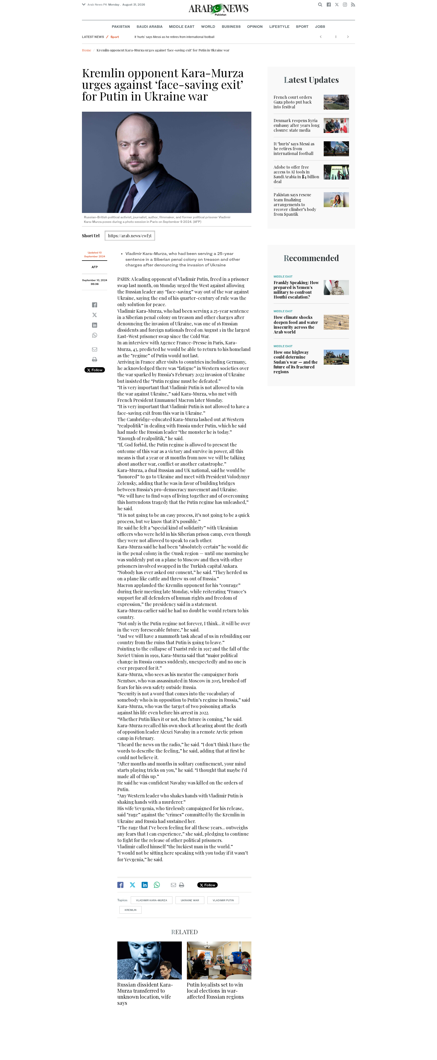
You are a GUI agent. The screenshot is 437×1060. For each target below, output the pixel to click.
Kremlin (130, 909)
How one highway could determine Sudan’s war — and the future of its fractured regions (296, 361)
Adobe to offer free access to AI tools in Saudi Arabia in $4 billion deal (296, 174)
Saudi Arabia (150, 26)
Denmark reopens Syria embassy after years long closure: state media (297, 125)
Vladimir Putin (223, 900)
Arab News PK (97, 4)
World (208, 26)
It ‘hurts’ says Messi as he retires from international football (174, 37)
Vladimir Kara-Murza (151, 900)
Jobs (320, 26)
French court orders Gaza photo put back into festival (293, 101)
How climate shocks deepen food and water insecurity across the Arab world (296, 325)
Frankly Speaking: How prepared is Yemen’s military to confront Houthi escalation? (296, 290)
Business (231, 26)
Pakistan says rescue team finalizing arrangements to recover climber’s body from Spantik (295, 204)
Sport (302, 26)
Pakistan (121, 26)
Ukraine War (190, 900)
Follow (96, 370)
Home (86, 50)
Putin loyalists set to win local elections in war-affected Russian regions (215, 990)
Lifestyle (279, 26)
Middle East (181, 26)
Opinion (255, 26)
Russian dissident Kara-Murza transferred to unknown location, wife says (145, 993)
